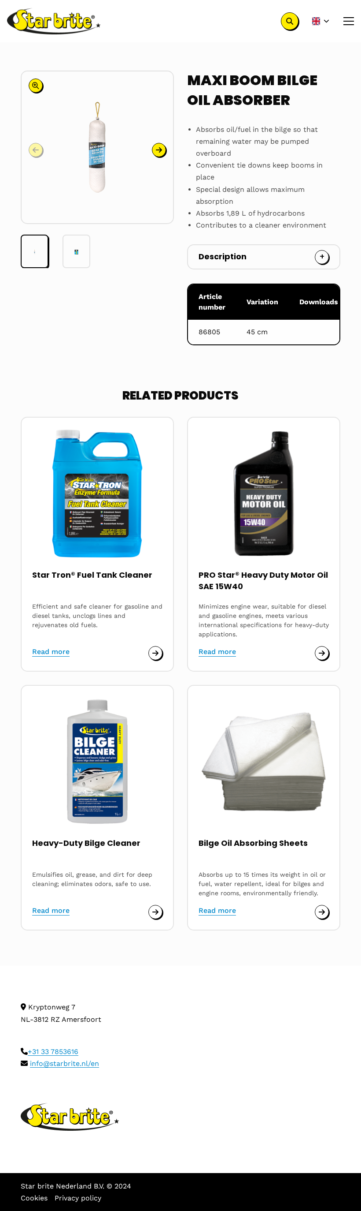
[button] (159, 150)
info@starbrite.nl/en (64, 1063)
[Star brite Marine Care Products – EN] (54, 21)
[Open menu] (345, 21)
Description (223, 256)
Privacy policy (78, 1198)
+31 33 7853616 (53, 1051)
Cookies (34, 1198)
